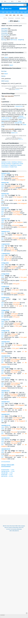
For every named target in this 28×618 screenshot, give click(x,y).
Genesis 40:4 (5, 208)
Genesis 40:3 (5, 193)
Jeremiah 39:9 (18, 123)
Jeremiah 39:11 (5, 367)
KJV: (2, 178)
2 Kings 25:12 (5, 297)
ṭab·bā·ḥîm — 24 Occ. (7, 476)
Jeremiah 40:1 (5, 390)
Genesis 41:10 (5, 119)
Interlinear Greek (5, 162)
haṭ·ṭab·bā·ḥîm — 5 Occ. (8, 471)
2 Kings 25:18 (5, 319)
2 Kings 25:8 (5, 263)
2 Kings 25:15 (5, 310)
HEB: (2, 175)
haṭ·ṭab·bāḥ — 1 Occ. (7, 473)
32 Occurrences (5, 461)
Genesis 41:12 (5, 231)
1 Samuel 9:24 (5, 253)
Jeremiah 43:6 (5, 438)
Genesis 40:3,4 (21, 118)
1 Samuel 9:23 (19, 106)
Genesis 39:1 (8, 118)
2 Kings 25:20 (5, 330)
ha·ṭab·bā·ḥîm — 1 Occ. (7, 469)
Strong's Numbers (6, 163)
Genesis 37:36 (5, 173)
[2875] (1, 278)
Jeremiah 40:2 (5, 401)
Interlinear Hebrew (17, 162)
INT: (2, 180)
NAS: (2, 176)
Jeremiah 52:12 (5, 449)
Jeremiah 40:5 (5, 414)
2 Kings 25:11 (5, 286)
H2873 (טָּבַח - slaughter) (16, 39)
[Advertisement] (14, 506)
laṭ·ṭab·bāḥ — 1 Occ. (7, 474)
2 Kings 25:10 (5, 274)
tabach (6, 57)
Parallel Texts (13, 167)
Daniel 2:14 (14, 132)
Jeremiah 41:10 (5, 425)
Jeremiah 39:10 (5, 356)
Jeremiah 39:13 (5, 378)
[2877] (26, 278)
